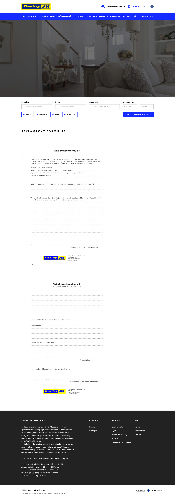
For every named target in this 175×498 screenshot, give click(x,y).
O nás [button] (134, 16)
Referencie (43, 16)
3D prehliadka (28, 16)
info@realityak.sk (116, 6)
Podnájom (71, 114)
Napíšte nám (140, 430)
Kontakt (138, 434)
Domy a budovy (118, 427)
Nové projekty (100, 16)
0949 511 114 (139, 6)
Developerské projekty (121, 442)
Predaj (28, 114)
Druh (57, 102)
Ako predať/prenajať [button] (60, 16)
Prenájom (43, 114)
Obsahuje (93, 102)
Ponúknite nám (83, 16)
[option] (87, 59)
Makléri (137, 427)
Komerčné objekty (119, 434)
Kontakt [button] (146, 16)
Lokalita (25, 102)
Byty (114, 430)
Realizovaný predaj (120, 16)
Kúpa (57, 114)
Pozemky (116, 438)
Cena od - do (129, 102)
